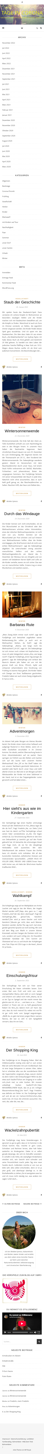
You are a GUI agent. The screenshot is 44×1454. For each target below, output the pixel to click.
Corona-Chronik (8, 191)
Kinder (4, 212)
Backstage (6, 186)
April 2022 (6, 58)
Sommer (5, 237)
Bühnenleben (16, 1442)
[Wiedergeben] (5, 1332)
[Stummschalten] (35, 1332)
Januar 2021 (7, 115)
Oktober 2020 (7, 130)
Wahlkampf (22, 896)
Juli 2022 (5, 48)
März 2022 (6, 63)
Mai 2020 (6, 156)
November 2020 (8, 125)
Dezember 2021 (8, 69)
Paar (4, 232)
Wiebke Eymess (12, 367)
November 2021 (8, 74)
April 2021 (6, 99)
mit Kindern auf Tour (10, 222)
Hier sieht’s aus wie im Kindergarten (22, 810)
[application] (22, 1323)
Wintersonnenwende (22, 431)
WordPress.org (8, 288)
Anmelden (6, 272)
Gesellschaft (7, 201)
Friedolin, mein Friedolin (19, 1401)
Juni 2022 (6, 53)
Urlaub (5, 253)
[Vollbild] (39, 1332)
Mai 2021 (6, 94)
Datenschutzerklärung (18, 1439)
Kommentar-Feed (9, 283)
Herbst (4, 207)
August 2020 (7, 141)
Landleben (30, 1439)
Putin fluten (6, 1376)
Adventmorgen (22, 731)
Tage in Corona (22, 12)
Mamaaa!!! (6, 217)
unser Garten (7, 248)
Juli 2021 (5, 84)
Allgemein (6, 181)
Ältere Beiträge (12, 1204)
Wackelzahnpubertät (22, 1130)
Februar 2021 (7, 110)
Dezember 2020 (8, 120)
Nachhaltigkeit (7, 227)
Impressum (6, 1439)
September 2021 (8, 79)
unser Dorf (6, 243)
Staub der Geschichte (22, 302)
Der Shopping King (22, 1050)
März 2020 (6, 167)
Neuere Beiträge (31, 1204)
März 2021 (6, 105)
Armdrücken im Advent (11, 1356)
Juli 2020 (5, 146)
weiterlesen (22, 359)
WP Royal (27, 1450)
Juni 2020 (6, 151)
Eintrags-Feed (7, 278)
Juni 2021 (6, 89)
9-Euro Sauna (7, 1371)
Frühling (5, 196)
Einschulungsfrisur (22, 976)
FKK (3, 1366)
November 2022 (8, 43)
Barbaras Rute (22, 625)
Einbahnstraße (7, 1361)
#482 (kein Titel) (27, 1442)
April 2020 (6, 161)
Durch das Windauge (22, 514)
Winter (4, 258)
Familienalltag (7, 1442)
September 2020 (8, 136)
